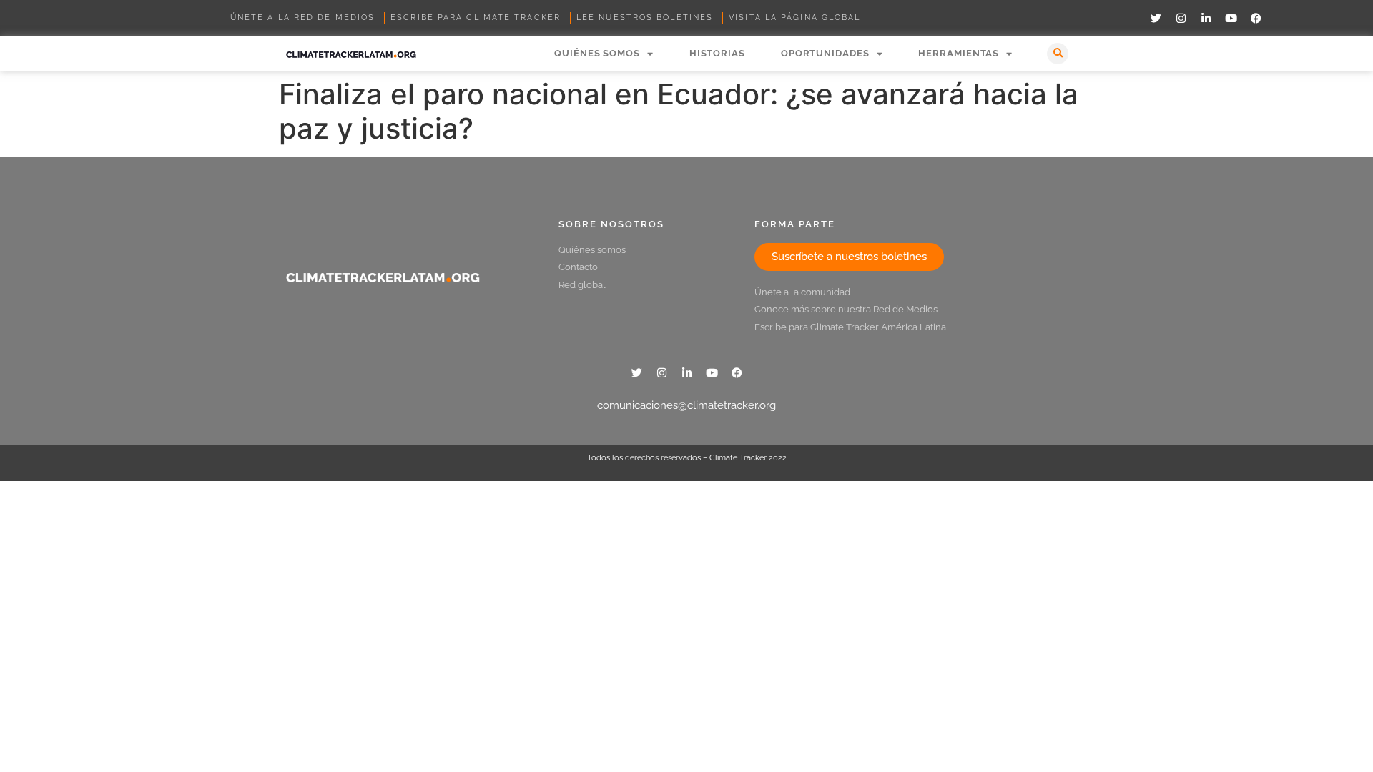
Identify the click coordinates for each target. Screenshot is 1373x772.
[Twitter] (1155, 18)
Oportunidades (825, 53)
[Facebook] (1255, 18)
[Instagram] (1180, 18)
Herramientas (958, 53)
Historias (717, 53)
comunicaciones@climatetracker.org (686, 405)
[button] (1057, 53)
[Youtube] (1230, 18)
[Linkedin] (1205, 18)
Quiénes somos (597, 53)
